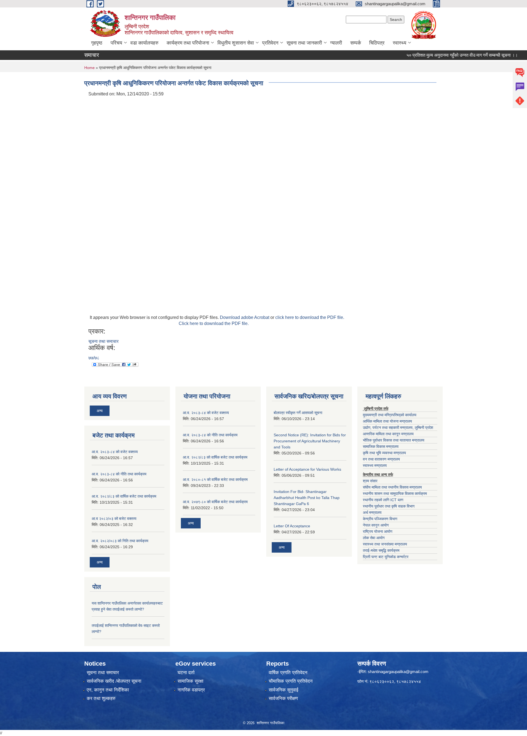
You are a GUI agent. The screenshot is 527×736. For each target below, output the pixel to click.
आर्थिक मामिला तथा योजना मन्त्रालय (387, 421)
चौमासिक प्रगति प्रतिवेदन (291, 681)
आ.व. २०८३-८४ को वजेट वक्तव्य (115, 452)
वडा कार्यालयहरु (144, 43)
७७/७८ (93, 357)
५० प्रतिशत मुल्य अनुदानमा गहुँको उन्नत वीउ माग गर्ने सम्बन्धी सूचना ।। (450, 55)
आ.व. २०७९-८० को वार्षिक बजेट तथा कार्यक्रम (215, 502)
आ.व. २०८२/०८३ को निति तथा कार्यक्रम (120, 541)
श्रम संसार (370, 481)
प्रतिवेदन (270, 43)
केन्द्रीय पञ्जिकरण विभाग (380, 519)
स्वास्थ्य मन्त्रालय (375, 465)
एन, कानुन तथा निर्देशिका (108, 690)
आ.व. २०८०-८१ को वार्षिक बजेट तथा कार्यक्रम (215, 479)
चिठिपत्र (377, 43)
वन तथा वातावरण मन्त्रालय (381, 459)
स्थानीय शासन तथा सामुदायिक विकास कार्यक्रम (395, 493)
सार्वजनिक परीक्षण (283, 698)
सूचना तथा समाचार (103, 341)
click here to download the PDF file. (309, 317)
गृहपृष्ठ (96, 43)
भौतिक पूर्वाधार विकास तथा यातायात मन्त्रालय (393, 440)
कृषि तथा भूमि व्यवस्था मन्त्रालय (384, 453)
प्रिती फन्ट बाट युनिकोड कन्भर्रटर (385, 557)
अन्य (100, 411)
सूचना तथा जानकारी (304, 43)
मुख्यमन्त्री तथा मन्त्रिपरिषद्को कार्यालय (389, 415)
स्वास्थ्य (399, 43)
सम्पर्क (355, 43)
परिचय (116, 43)
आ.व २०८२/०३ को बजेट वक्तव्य (114, 518)
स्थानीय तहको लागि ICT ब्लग (383, 500)
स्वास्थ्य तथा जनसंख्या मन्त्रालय (385, 544)
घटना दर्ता (186, 672)
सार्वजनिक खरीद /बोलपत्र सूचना (114, 681)
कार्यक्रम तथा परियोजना (188, 43)
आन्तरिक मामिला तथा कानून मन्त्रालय (388, 434)
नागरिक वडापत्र (191, 690)
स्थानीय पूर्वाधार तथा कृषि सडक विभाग (388, 506)
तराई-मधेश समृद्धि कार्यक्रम (381, 550)
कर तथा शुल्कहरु (101, 698)
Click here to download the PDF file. (214, 323)
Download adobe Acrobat (245, 317)
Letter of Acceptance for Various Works (307, 469)
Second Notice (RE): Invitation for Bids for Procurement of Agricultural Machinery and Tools (310, 441)
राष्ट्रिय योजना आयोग (377, 531)
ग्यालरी (336, 43)
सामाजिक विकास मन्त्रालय (381, 446)
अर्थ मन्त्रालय (372, 512)
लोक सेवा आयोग (374, 538)
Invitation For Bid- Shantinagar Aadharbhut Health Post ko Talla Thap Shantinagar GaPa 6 (307, 497)
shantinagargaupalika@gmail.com (398, 671)
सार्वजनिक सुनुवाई (283, 690)
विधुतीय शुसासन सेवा (235, 43)
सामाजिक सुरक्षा (190, 681)
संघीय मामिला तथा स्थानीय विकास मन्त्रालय (392, 487)
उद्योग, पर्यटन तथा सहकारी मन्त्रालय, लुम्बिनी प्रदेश (398, 427)
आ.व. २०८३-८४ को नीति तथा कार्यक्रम (119, 474)
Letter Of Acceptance (292, 526)
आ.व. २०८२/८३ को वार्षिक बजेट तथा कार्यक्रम (124, 496)
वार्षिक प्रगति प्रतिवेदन (288, 672)
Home (89, 67)
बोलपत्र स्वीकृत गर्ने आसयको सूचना (298, 412)
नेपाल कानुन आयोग (376, 525)
